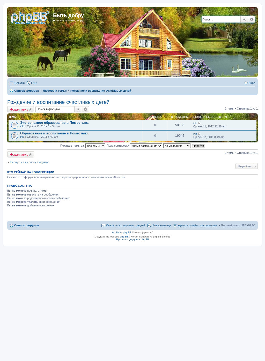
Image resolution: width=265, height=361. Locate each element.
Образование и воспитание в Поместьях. (54, 133)
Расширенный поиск (251, 19)
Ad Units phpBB (121, 232)
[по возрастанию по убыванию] (177, 145)
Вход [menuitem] (252, 82)
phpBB (124, 236)
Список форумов (26, 225)
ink (22, 126)
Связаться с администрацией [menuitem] (125, 225)
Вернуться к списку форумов (29, 162)
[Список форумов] (31, 17)
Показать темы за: (72, 145)
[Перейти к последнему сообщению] (199, 123)
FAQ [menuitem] (34, 82)
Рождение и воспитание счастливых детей (58, 102)
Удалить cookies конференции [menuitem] (197, 225)
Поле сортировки (118, 145)
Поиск (244, 19)
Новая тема (19, 109)
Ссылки (19, 82)
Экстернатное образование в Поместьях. (54, 123)
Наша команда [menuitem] (161, 225)
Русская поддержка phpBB (132, 239)
